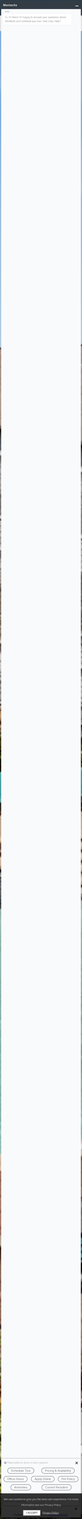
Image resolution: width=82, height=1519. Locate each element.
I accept (32, 1512)
